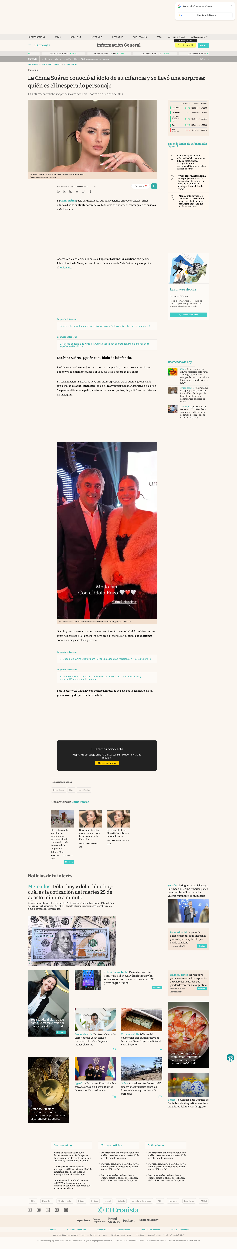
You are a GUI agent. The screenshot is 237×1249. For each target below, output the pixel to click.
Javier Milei (96, 37)
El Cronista (33, 64)
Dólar (58, 37)
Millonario (65, 267)
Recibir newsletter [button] (190, 315)
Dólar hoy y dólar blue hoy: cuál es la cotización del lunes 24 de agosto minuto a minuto (189, 59)
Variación (184, 103)
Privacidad (139, 1235)
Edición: (198, 37)
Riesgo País (117, 37)
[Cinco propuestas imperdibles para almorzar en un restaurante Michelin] (188, 1035)
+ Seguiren (141, 186)
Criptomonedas (64, 1201)
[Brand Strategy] (114, 1220)
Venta (196, 103)
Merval (108, 1201)
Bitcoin (81, 1201)
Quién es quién (140, 37)
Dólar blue (75, 37)
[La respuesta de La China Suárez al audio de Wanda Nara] (118, 819)
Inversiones (189, 1201)
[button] (230, 1058)
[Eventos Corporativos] (99, 1220)
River (71, 790)
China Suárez (70, 64)
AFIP (160, 1201)
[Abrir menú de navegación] (29, 45)
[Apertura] (83, 1221)
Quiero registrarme (107, 763)
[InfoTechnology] (149, 1221)
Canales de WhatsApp (76, 1230)
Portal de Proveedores (150, 1230)
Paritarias (173, 1201)
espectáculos (84, 790)
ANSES (204, 1201)
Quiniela (121, 1201)
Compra (204, 103)
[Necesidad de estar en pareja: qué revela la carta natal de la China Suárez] (90, 819)
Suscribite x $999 (185, 45)
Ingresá (203, 45)
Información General (51, 64)
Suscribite (101, 1230)
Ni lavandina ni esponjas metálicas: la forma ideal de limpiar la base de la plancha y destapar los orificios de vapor (192, 182)
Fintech (94, 1201)
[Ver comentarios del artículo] (89, 191)
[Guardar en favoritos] (154, 186)
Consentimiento (154, 1235)
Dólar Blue (46, 1201)
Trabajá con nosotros (180, 1230)
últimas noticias (37, 37)
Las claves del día (183, 289)
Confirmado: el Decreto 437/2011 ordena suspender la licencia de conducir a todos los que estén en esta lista (191, 201)
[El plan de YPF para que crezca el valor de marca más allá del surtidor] (48, 1003)
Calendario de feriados (141, 1201)
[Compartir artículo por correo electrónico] (83, 191)
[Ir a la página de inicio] (42, 45)
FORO (159, 37)
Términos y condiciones (121, 1235)
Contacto (52, 1230)
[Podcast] (129, 1220)
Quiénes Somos (123, 1230)
